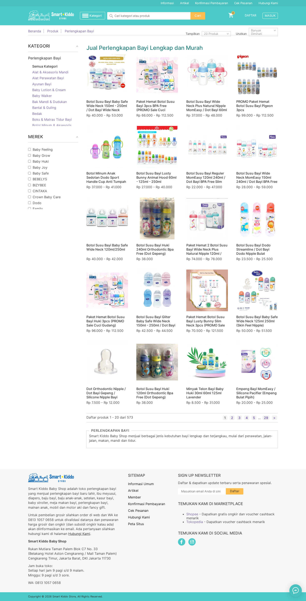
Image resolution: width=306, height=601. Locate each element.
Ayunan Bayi (41, 84)
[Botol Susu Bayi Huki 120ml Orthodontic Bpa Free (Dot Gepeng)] (157, 362)
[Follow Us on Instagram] (192, 542)
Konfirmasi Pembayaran (211, 3)
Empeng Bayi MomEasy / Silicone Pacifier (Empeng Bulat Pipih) (256, 393)
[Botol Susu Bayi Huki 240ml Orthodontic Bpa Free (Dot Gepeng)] (157, 218)
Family (38, 209)
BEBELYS (40, 179)
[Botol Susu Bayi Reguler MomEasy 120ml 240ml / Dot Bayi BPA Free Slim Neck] (207, 147)
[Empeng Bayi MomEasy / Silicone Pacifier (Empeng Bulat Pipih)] (257, 362)
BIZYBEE (39, 185)
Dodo (37, 203)
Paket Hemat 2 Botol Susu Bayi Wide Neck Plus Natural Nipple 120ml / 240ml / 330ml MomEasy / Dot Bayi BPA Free (207, 253)
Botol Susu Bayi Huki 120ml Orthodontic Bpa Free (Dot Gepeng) (154, 393)
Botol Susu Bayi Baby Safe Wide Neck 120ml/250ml (107, 247)
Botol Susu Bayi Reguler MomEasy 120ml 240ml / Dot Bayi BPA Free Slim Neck (205, 179)
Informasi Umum (141, 484)
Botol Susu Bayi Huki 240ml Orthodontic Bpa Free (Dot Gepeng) (155, 249)
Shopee (192, 514)
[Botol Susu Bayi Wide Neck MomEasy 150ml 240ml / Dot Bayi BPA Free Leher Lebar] (257, 147)
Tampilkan (193, 33)
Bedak (37, 113)
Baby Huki (41, 161)
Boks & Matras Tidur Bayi (52, 119)
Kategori (96, 15)
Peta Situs (136, 524)
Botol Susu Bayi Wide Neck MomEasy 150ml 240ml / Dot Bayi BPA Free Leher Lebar (256, 179)
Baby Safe (41, 173)
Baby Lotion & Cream (49, 90)
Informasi (167, 3)
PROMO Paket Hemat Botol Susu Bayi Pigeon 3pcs (254, 105)
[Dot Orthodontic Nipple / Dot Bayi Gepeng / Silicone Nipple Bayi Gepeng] (107, 362)
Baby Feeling (43, 149)
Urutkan (241, 33)
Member (134, 497)
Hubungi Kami (268, 3)
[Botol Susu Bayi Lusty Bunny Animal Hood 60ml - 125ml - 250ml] (157, 147)
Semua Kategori (44, 66)
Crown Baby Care (47, 197)
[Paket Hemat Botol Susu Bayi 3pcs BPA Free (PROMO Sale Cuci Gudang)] (157, 75)
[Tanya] (295, 590)
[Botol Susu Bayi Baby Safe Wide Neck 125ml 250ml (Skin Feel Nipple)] (257, 290)
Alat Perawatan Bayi (48, 78)
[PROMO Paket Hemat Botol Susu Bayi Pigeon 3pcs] (257, 75)
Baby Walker (42, 96)
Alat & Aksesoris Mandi (50, 72)
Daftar (250, 15)
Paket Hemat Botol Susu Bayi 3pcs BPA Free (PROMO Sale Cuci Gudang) (155, 107)
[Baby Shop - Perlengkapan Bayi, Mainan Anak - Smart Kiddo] (51, 15)
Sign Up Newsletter (199, 475)
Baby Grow (41, 155)
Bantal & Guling (44, 107)
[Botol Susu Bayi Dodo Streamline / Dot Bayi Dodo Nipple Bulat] (257, 218)
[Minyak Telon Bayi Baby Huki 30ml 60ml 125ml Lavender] (207, 362)
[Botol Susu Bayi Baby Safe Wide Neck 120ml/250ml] (107, 218)
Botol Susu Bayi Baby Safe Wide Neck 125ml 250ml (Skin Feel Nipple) (257, 321)
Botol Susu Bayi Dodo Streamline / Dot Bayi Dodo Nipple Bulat (253, 249)
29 (266, 418)
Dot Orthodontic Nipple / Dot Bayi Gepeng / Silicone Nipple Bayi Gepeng (106, 395)
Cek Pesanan (243, 3)
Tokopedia (194, 522)
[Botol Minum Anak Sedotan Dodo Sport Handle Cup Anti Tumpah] (107, 147)
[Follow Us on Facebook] (181, 542)
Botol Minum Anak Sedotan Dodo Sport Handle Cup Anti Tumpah (106, 177)
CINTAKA (40, 191)
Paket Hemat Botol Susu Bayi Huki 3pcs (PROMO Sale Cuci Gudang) (105, 321)
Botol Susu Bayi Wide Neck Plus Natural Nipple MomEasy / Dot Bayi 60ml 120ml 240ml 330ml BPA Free (206, 109)
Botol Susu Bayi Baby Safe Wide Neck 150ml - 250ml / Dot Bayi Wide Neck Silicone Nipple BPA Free (107, 107)
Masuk (270, 15)
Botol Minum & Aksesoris (51, 125)
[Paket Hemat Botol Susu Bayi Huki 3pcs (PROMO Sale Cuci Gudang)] (107, 290)
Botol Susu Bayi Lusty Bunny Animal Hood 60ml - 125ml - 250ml (156, 177)
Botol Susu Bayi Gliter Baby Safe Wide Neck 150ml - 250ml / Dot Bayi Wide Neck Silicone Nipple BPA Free (157, 325)
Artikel (184, 3)
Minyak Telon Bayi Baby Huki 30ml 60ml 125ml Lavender (205, 393)
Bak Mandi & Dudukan (49, 102)
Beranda (34, 31)
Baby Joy (40, 167)
